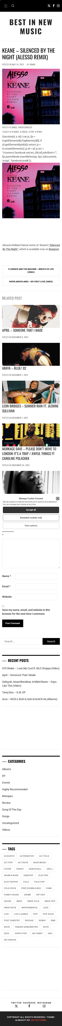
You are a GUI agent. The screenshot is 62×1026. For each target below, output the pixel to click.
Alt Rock (23, 862)
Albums (6, 769)
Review (6, 802)
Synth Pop (21, 933)
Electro (43, 875)
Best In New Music (31, 26)
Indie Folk (33, 901)
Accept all (31, 510)
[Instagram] (58, 5)
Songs (14, 127)
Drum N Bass (11, 875)
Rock (7, 927)
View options (31, 525)
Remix (39, 131)
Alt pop (8, 862)
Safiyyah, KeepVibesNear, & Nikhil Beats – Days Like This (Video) (29, 683)
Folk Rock (10, 888)
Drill (50, 869)
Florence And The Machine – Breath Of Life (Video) (31, 270)
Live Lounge (21, 914)
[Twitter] (49, 5)
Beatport (54, 249)
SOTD (46, 927)
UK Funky (37, 933)
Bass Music (39, 862)
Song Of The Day (11, 809)
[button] (57, 498)
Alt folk (44, 856)
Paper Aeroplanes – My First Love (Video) (31, 281)
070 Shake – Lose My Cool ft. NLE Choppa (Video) (30, 668)
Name (6, 576)
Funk (49, 888)
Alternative (27, 856)
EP (3, 775)
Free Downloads (31, 888)
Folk (26, 882)
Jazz (45, 907)
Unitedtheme (38, 1020)
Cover (7, 869)
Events (6, 782)
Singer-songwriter (26, 927)
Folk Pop (39, 882)
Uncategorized (25, 127)
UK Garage (10, 940)
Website (7, 596)
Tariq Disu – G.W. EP (13, 692)
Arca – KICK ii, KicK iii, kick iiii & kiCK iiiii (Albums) (29, 699)
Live (6, 914)
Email (6, 586)
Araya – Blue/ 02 (14, 368)
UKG (50, 933)
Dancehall (35, 869)
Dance (16, 131)
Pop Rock (48, 914)
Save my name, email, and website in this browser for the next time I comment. (26, 611)
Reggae (29, 920)
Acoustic (9, 856)
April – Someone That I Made (22, 330)
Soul (7, 933)
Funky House (11, 895)
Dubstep (28, 875)
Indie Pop (50, 901)
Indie (19, 901)
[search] (12, 6)
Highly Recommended (15, 789)
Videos (6, 829)
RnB (53, 920)
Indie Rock (10, 907)
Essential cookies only (31, 517)
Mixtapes (7, 796)
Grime (27, 895)
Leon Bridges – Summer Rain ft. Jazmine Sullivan (30, 408)
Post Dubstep (12, 920)
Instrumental (29, 907)
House (25, 131)
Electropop (11, 882)
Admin (32, 64)
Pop (32, 131)
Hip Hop (40, 895)
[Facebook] (53, 5)
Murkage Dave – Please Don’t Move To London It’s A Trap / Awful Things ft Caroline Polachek (29, 453)
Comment (8, 532)
